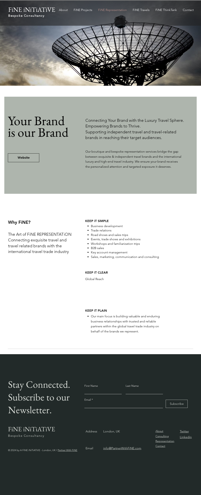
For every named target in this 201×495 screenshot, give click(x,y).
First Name (91, 385)
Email (88, 399)
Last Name (132, 385)
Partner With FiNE (67, 450)
